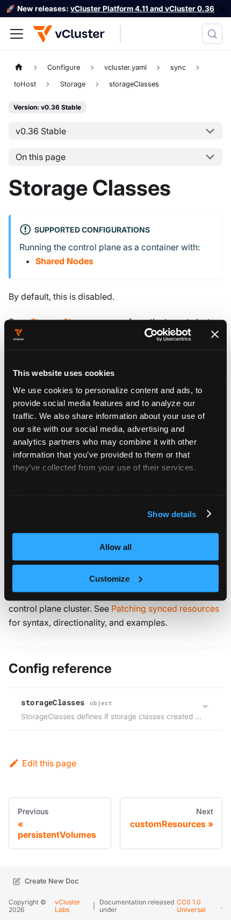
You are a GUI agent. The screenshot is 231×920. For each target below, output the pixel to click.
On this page (41, 156)
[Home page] (19, 67)
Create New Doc (51, 881)
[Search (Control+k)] (212, 34)
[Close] (223, 8)
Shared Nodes (64, 261)
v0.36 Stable (41, 131)
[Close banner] (215, 334)
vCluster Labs (68, 906)
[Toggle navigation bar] (17, 34)
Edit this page (49, 763)
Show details (171, 513)
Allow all (115, 547)
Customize (109, 578)
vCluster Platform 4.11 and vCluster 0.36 (142, 8)
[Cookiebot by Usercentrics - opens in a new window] (145, 335)
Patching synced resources (165, 608)
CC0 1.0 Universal (191, 906)
